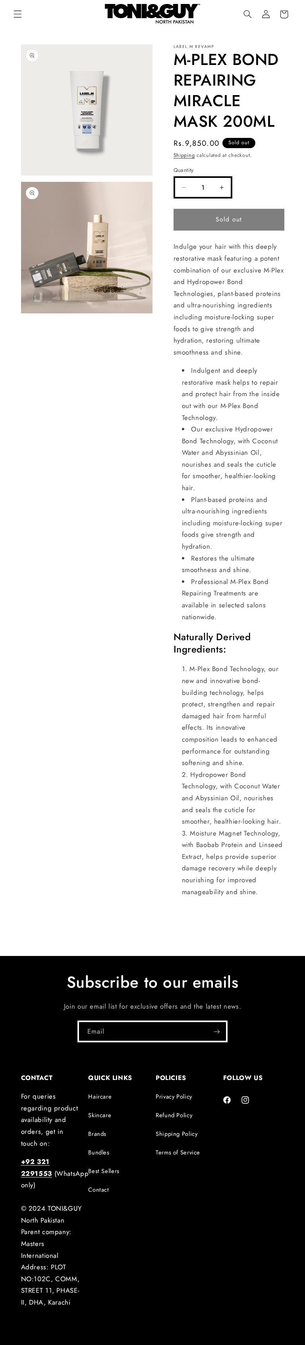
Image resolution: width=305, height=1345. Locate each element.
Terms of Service (178, 1152)
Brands (97, 1133)
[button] (17, 14)
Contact (98, 1189)
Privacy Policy (174, 1096)
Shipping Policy (176, 1133)
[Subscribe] (217, 1031)
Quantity (184, 170)
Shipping (184, 155)
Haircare (100, 1096)
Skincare (99, 1115)
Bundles (98, 1152)
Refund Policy (174, 1115)
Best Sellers (104, 1171)
